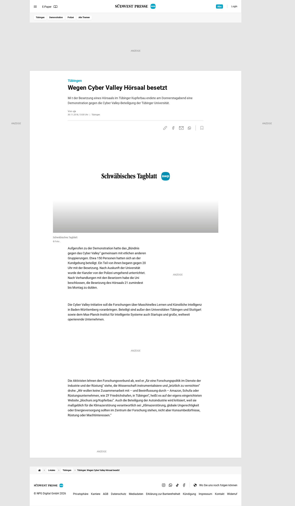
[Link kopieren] (165, 128)
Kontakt (219, 494)
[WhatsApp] (170, 485)
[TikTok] (177, 485)
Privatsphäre (80, 494)
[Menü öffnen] (35, 6)
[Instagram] (163, 485)
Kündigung (189, 494)
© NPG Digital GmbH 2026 (50, 493)
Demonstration (56, 17)
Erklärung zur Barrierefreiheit (163, 494)
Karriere (95, 494)
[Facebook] (184, 485)
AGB (105, 494)
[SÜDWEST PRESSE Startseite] (135, 6)
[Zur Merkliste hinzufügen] (201, 128)
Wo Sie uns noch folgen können (218, 485)
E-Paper (46, 6)
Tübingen (40, 17)
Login (234, 6)
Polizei (71, 17)
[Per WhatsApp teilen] (189, 128)
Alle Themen (84, 17)
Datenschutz (118, 494)
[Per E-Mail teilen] (181, 128)
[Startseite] (39, 470)
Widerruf (232, 494)
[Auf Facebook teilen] (173, 128)
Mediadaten (136, 494)
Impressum (205, 494)
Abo (219, 6)
